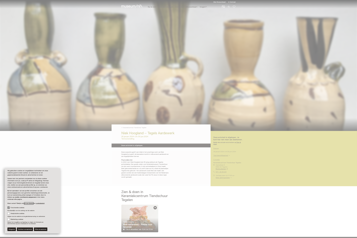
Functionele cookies (17, 207)
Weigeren (11, 229)
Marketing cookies (17, 219)
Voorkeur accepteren (25, 229)
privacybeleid (28, 203)
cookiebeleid (40, 203)
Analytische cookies (17, 213)
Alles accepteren (40, 229)
